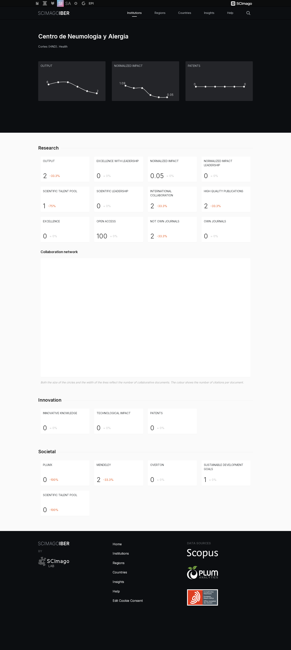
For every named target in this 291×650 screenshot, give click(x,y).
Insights (209, 13)
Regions (159, 13)
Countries (184, 13)
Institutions (134, 13)
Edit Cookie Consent (128, 601)
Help (230, 13)
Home (117, 544)
